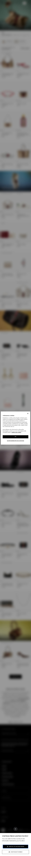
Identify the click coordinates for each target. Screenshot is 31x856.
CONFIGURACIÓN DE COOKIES (15, 440)
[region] (15, 428)
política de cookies (16, 432)
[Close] (15, 829)
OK (15, 436)
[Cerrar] (28, 413)
